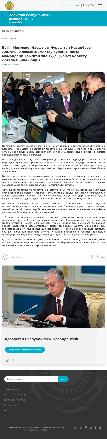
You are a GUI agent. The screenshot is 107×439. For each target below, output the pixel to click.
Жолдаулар (11, 405)
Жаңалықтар (12, 389)
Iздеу (63, 379)
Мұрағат (9, 410)
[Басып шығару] (103, 256)
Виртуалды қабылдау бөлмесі (25, 349)
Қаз (78, 5)
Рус (85, 5)
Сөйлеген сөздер (15, 400)
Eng (92, 5)
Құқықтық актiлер (15, 394)
